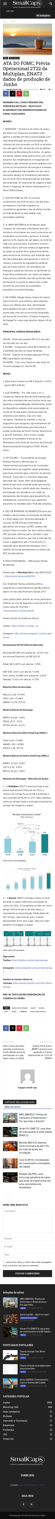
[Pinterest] (19, 94)
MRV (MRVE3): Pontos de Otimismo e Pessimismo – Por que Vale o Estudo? (34, 1118)
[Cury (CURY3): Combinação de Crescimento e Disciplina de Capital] (10, 1163)
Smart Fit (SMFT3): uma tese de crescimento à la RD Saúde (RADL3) (35, 1132)
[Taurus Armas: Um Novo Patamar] (10, 1355)
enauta (41, 1008)
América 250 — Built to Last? (34, 1314)
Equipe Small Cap (13, 89)
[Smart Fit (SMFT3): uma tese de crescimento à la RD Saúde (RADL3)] (10, 1132)
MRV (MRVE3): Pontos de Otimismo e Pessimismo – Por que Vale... (34, 1301)
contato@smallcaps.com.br (32, 1485)
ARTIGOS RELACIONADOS (20, 1102)
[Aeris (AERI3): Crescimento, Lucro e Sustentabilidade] (10, 1383)
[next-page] (9, 1195)
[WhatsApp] (26, 94)
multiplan (23, 1011)
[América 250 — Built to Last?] (10, 1318)
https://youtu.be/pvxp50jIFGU (20, 576)
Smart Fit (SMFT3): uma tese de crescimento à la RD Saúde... (35, 1330)
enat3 (33, 1008)
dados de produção (20, 1008)
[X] (13, 94)
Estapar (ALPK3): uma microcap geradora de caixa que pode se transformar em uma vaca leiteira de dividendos (35, 1180)
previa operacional (37, 1011)
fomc (6, 1011)
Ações (12, 21)
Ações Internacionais (29, 1318)
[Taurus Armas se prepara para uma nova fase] (10, 1369)
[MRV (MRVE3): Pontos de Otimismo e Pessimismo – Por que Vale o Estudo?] (10, 1118)
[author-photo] (28, 1083)
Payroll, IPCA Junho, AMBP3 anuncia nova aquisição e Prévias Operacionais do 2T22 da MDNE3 (40, 1052)
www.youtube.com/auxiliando (19, 610)
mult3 (14, 1011)
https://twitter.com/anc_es (24, 625)
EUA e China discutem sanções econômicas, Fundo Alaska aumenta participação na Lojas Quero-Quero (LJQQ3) (14, 1052)
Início (5, 21)
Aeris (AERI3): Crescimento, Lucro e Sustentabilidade (34, 1381)
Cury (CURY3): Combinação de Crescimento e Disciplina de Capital (34, 1163)
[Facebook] (6, 94)
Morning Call (14, 58)
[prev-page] (5, 1195)
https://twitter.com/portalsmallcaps (30, 960)
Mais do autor (13, 1106)
